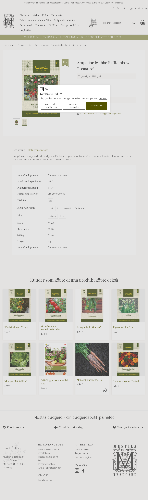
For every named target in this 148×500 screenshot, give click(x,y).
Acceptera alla (96, 105)
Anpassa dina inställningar (51, 105)
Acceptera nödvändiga (74, 105)
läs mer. (103, 98)
